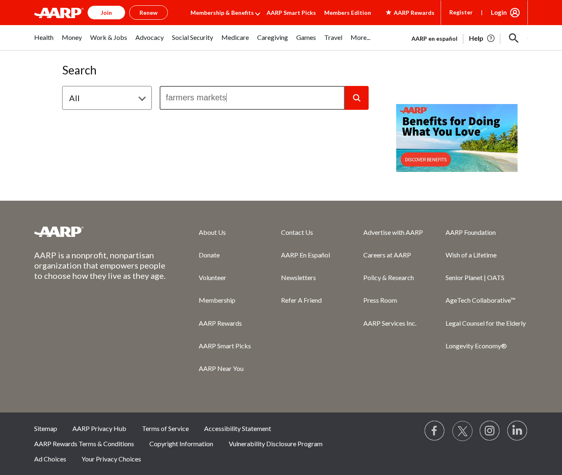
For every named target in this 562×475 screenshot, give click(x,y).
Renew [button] (148, 12)
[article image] (482, 38)
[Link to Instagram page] (490, 431)
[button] (514, 38)
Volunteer (212, 277)
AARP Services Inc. (389, 323)
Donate (209, 255)
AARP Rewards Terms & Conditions (84, 443)
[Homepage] (59, 13)
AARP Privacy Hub (99, 428)
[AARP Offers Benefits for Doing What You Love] (457, 138)
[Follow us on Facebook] (435, 431)
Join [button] (106, 12)
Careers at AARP (387, 255)
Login (499, 12)
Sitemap (45, 428)
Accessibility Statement (237, 428)
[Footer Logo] (100, 231)
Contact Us (297, 232)
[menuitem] (43, 41)
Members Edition (347, 12)
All (74, 98)
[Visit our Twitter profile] (462, 431)
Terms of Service (165, 428)
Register (461, 12)
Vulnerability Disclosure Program (276, 443)
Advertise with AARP (393, 232)
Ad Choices (50, 459)
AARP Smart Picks (291, 12)
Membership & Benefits (222, 12)
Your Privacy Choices (111, 459)
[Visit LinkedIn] (517, 431)
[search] (252, 98)
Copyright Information (181, 443)
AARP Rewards (220, 323)
